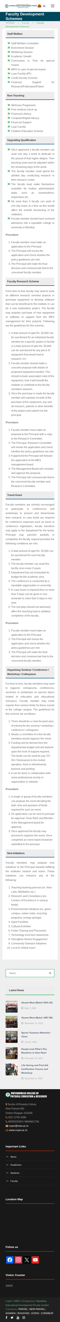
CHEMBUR (47, 1313)
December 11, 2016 (34, 1078)
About (13, 1156)
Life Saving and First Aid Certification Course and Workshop (34, 1069)
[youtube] (18, 1317)
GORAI (35, 1313)
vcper (9, 1301)
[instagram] (23, 1317)
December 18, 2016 (34, 1058)
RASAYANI (23, 1313)
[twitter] (12, 1317)
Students (14, 1173)
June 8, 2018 (31, 1042)
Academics (15, 1165)
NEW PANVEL (37, 1309)
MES (17, 1301)
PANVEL (23, 1309)
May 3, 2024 (30, 1008)
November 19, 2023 (34, 1023)
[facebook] (6, 1317)
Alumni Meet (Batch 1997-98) (37, 1017)
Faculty (14, 1181)
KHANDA (11, 1313)
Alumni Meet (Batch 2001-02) (37, 1002)
